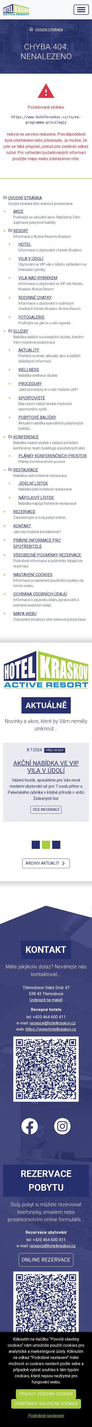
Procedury (30, 383)
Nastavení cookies (32, 574)
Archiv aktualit (43, 863)
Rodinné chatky (35, 297)
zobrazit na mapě (46, 999)
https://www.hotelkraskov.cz (51, 1029)
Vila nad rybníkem (37, 278)
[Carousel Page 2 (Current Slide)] (46, 845)
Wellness (28, 369)
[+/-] (5, 198)
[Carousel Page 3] (56, 845)
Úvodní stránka (25, 198)
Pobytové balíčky (37, 417)
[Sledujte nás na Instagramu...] (62, 1126)
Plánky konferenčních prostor (52, 455)
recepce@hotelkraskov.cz (53, 1023)
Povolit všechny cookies (46, 1394)
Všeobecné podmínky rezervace (47, 555)
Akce (18, 211)
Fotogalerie (31, 317)
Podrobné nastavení (46, 1415)
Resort (20, 230)
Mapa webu (25, 613)
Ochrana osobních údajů (40, 594)
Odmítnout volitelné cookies (46, 1403)
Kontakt (22, 526)
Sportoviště (31, 398)
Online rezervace (46, 1260)
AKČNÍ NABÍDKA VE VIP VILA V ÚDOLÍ (46, 766)
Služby (20, 331)
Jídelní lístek (33, 483)
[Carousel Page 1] (36, 845)
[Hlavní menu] (81, 10)
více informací (46, 810)
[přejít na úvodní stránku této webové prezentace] (16, 9)
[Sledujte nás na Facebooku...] (29, 1126)
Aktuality (28, 350)
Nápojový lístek (36, 497)
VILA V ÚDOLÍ (30, 258)
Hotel (24, 244)
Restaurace (25, 470)
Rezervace (24, 511)
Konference (26, 437)
